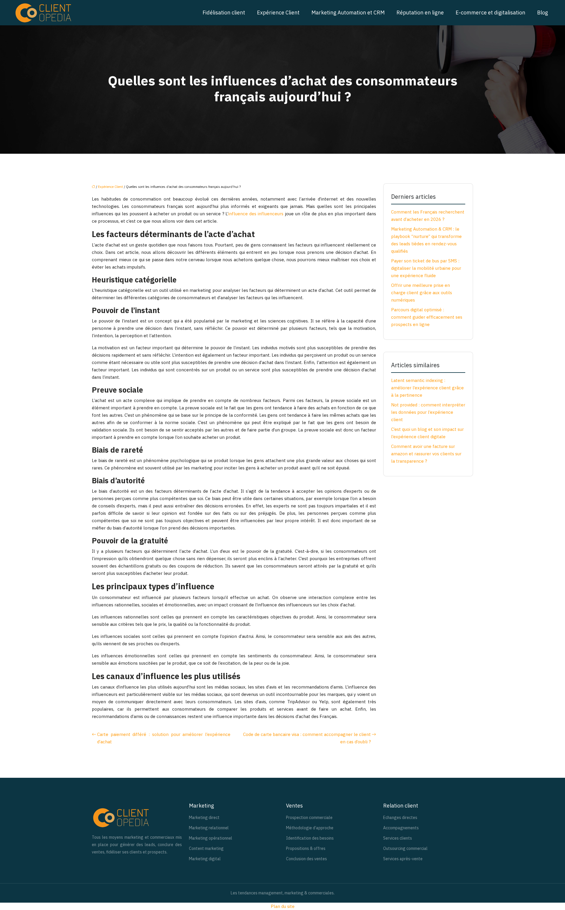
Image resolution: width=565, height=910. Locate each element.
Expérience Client (278, 12)
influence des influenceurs (255, 213)
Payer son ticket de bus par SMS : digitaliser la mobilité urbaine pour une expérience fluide (426, 268)
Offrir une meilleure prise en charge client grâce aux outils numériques (421, 292)
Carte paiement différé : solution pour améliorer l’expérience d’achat (163, 738)
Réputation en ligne (420, 12)
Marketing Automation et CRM (348, 12)
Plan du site (283, 906)
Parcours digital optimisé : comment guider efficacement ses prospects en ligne (426, 317)
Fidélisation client (223, 12)
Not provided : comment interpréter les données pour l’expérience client (428, 412)
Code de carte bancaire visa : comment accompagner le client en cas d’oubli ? (307, 738)
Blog (542, 12)
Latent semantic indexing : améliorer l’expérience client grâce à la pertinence (427, 388)
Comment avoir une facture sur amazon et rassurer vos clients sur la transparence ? (426, 454)
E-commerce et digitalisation (490, 12)
